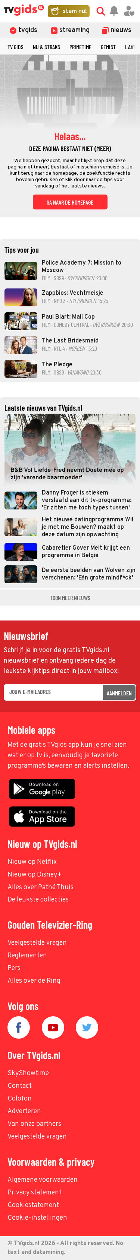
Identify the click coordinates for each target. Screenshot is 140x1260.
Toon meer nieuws (70, 597)
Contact (19, 1086)
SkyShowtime (28, 1073)
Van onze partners (34, 1124)
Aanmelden (119, 693)
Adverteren (24, 1111)
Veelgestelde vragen (37, 943)
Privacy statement (34, 1192)
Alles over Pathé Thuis (40, 887)
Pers (14, 968)
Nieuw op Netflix (32, 862)
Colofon (19, 1099)
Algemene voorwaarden (42, 1180)
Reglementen (27, 955)
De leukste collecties (38, 900)
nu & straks (46, 46)
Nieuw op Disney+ (34, 875)
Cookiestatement (33, 1205)
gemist (108, 46)
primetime (80, 46)
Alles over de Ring (33, 981)
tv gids (15, 46)
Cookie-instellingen (37, 1218)
